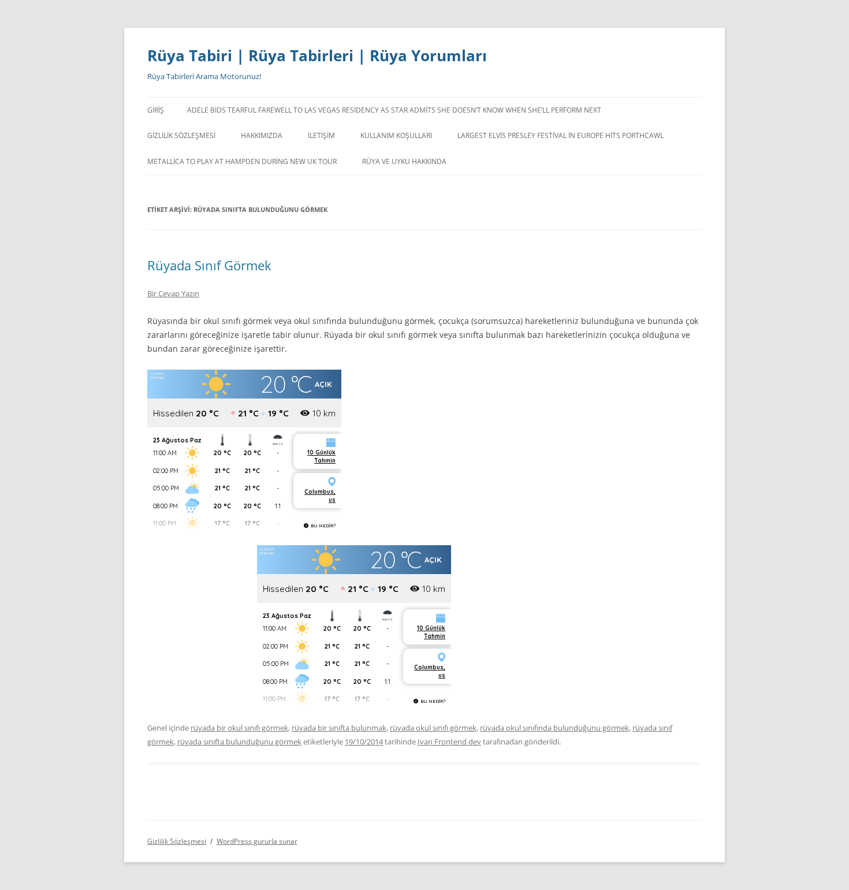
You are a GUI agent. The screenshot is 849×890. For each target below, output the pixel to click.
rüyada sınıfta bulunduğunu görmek (239, 741)
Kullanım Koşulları (396, 135)
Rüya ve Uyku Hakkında (404, 161)
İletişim (321, 135)
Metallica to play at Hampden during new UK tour (242, 161)
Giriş (155, 110)
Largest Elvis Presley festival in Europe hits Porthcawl (560, 135)
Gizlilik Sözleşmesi (181, 135)
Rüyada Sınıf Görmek (209, 265)
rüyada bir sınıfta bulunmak (339, 728)
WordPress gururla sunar (257, 841)
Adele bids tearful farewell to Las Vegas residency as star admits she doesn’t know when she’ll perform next (394, 110)
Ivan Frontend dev (449, 741)
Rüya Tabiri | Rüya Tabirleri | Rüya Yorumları (317, 55)
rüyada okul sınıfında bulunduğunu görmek (554, 728)
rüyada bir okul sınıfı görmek (239, 728)
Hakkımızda (261, 135)
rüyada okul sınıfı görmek (433, 728)
